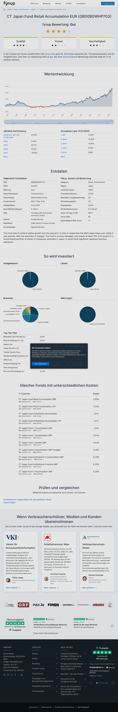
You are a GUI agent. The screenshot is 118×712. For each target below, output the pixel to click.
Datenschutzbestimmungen (76, 346)
